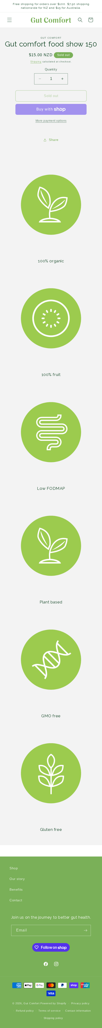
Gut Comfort (31, 1003)
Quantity (51, 69)
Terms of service (49, 1010)
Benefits (16, 889)
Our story (17, 879)
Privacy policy (80, 1003)
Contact (15, 900)
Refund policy (25, 1010)
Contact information (78, 1010)
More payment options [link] (51, 120)
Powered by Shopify (53, 1003)
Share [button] (54, 140)
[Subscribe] (85, 930)
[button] (9, 20)
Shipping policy (53, 1018)
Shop (13, 868)
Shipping (36, 61)
